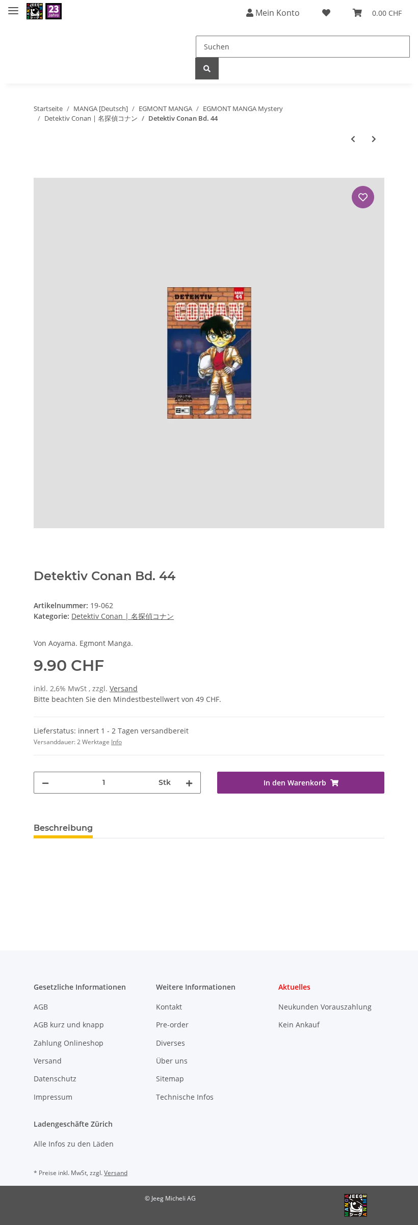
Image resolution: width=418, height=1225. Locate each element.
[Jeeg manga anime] (44, 11)
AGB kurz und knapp (69, 1024)
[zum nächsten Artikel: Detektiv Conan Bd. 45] (373, 139)
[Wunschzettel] (326, 13)
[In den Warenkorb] (42, 172)
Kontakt (169, 1007)
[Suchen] (207, 68)
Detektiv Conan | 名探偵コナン (122, 616)
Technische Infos (185, 1097)
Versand (124, 688)
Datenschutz (55, 1078)
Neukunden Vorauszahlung (325, 1007)
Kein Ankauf (299, 1024)
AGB (41, 1007)
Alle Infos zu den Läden (74, 1144)
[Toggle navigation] (13, 6)
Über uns (172, 1061)
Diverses (170, 1043)
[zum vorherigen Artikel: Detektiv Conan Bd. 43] (353, 139)
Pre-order (172, 1024)
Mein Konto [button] (276, 12)
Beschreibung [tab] (63, 828)
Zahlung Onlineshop (68, 1043)
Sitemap (170, 1078)
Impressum (53, 1097)
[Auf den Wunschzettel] (363, 197)
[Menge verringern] (45, 782)
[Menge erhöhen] (189, 782)
